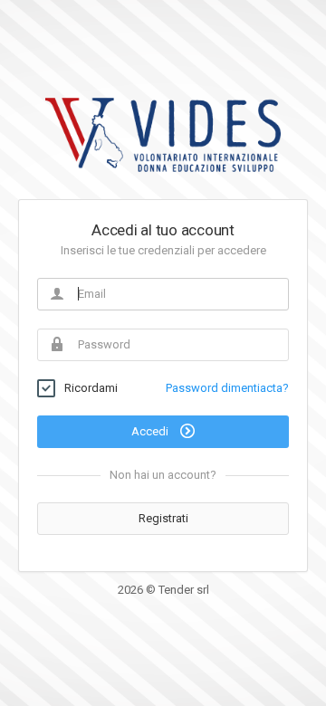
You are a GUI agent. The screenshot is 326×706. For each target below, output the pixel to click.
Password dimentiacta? (227, 388)
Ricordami (91, 388)
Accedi (151, 431)
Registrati (163, 518)
